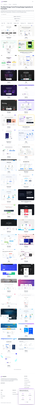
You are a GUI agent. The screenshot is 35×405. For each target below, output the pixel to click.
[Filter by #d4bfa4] (8, 198)
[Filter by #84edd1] (7, 138)
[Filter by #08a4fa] (24, 183)
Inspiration (5, 4)
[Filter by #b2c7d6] (8, 347)
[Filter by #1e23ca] (25, 34)
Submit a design (26, 387)
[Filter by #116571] (25, 34)
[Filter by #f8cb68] (8, 34)
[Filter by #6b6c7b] (25, 347)
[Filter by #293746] (9, 34)
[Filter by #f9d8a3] (24, 153)
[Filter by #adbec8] (8, 332)
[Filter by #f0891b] (24, 228)
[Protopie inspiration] (26, 209)
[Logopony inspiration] (9, 284)
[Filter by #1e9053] (7, 183)
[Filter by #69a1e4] (7, 347)
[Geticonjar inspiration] (9, 239)
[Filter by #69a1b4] (25, 213)
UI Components (26, 380)
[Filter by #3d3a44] (8, 49)
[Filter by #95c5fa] (7, 168)
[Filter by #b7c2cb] (8, 228)
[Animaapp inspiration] (9, 105)
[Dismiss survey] (32, 390)
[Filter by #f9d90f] (24, 138)
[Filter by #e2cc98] (7, 332)
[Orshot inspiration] (26, 30)
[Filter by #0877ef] (24, 347)
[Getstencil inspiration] (9, 194)
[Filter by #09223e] (7, 168)
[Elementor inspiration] (26, 284)
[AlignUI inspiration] (9, 45)
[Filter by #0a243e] (7, 153)
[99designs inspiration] (26, 254)
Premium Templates (27, 385)
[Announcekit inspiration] (9, 179)
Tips (1, 392)
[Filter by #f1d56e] (24, 168)
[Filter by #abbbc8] (25, 168)
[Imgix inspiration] (9, 314)
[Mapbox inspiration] (26, 344)
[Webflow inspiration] (9, 269)
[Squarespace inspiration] (9, 30)
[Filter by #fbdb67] (7, 183)
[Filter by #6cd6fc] (24, 183)
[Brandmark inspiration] (26, 224)
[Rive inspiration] (26, 75)
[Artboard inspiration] (9, 150)
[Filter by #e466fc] (7, 228)
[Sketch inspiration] (26, 150)
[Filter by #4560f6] (24, 332)
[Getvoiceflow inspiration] (26, 179)
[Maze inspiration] (26, 135)
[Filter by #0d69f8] (24, 332)
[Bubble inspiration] (9, 358)
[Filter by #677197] (25, 138)
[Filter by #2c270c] (7, 49)
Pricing (10, 4)
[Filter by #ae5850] (26, 34)
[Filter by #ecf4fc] (7, 198)
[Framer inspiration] (26, 329)
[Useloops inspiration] (9, 120)
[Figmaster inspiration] (26, 105)
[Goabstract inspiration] (26, 269)
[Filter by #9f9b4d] (25, 153)
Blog (1, 394)
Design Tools (15, 4)
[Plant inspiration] (9, 254)
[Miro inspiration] (26, 60)
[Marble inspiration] (9, 90)
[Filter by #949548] (25, 228)
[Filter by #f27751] (24, 213)
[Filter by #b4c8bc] (8, 168)
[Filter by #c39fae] (25, 138)
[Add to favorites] (15, 26)
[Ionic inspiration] (9, 344)
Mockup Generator (15, 394)
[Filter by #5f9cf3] (7, 213)
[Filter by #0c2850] (8, 34)
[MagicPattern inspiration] (9, 135)
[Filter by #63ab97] (25, 183)
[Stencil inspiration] (26, 314)
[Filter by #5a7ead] (25, 168)
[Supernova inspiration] (9, 224)
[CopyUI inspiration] (9, 60)
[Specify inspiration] (9, 75)
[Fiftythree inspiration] (26, 239)
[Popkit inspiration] (9, 164)
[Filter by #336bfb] (24, 138)
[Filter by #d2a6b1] (8, 153)
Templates (25, 383)
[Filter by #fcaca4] (7, 153)
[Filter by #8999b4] (25, 332)
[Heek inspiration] (9, 299)
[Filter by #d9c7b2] (8, 138)
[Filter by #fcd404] (24, 168)
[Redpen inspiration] (9, 209)
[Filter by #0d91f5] (24, 153)
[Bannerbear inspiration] (26, 164)
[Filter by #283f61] (7, 347)
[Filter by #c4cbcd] (8, 213)
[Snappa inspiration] (9, 329)
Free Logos (14, 392)
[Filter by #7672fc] (7, 362)
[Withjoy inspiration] (26, 299)
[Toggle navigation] (33, 1)
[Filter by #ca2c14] (7, 213)
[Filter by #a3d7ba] (8, 183)
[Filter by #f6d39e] (7, 49)
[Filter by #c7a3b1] (8, 362)
